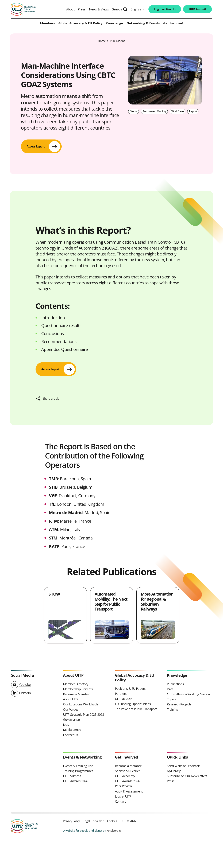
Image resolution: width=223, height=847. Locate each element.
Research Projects (179, 704)
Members (47, 23)
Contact (120, 801)
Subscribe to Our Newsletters (187, 776)
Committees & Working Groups (188, 694)
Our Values (70, 709)
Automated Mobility (154, 111)
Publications (117, 41)
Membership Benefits (78, 689)
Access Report (36, 146)
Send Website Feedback (183, 766)
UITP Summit (197, 9)
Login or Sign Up (164, 9)
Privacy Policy (71, 821)
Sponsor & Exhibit (127, 771)
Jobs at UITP (123, 796)
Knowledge (114, 23)
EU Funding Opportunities (133, 704)
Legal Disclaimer (93, 821)
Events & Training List (78, 766)
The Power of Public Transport (136, 709)
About (70, 9)
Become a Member (76, 694)
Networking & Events (143, 23)
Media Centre (72, 730)
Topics (171, 699)
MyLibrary (173, 771)
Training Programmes (78, 771)
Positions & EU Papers (130, 688)
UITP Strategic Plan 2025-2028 (83, 714)
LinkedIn (25, 693)
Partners (121, 693)
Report (193, 111)
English (136, 9)
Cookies (112, 821)
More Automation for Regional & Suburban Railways (157, 601)
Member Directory (75, 684)
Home (102, 41)
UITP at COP (123, 699)
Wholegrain (113, 830)
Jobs (66, 724)
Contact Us (70, 735)
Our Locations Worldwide (80, 704)
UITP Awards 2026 (75, 781)
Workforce (177, 111)
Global (133, 111)
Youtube (25, 684)
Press (82, 9)
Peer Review (123, 786)
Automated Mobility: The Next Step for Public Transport (111, 601)
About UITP (71, 699)
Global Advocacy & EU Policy (80, 23)
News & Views (99, 9)
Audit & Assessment (129, 791)
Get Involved (173, 23)
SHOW (54, 594)
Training (172, 709)
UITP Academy (125, 776)
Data (170, 689)
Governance (71, 719)
